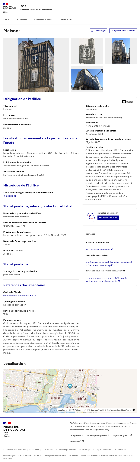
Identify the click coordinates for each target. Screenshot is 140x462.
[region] (70, 391)
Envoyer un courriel (108, 217)
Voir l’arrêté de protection (97, 249)
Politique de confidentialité (28, 455)
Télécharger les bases (67, 449)
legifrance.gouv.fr (121, 435)
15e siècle (8, 195)
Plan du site (122, 449)
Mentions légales (9, 455)
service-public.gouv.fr (97, 435)
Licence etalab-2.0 (123, 455)
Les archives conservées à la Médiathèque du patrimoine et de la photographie (106, 279)
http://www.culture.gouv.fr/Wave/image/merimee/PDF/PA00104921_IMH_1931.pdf (108, 264)
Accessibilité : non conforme (14, 449)
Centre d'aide (66, 19)
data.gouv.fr (75, 441)
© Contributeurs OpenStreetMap (117, 410)
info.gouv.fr (75, 435)
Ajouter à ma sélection (124, 30)
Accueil (6, 19)
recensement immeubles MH (18, 295)
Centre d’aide (105, 449)
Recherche (22, 19)
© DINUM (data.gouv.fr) (77, 410)
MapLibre (61, 410)
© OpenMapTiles (95, 410)
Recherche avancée (43, 19)
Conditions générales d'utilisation (53, 455)
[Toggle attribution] (133, 410)
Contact (35, 449)
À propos (48, 449)
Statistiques (86, 449)
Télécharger (100, 30)
